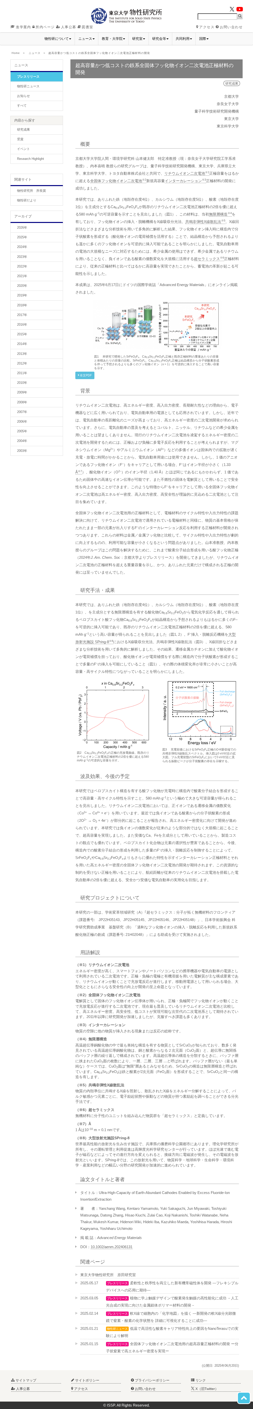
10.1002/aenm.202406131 (111, 1247)
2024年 (22, 247)
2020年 (22, 286)
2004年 (22, 441)
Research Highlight (30, 159)
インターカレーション (185, 181)
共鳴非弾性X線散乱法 (205, 221)
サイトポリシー (86, 1380)
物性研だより (26, 200)
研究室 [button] (137, 39)
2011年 (22, 373)
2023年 (22, 257)
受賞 (20, 139)
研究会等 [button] (159, 39)
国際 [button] (202, 39)
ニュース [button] (85, 39)
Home (16, 52)
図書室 (87, 27)
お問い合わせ (231, 27)
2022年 (22, 266)
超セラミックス (209, 259)
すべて (22, 105)
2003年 (22, 451)
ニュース (35, 52)
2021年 (22, 276)
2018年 (22, 305)
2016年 (22, 324)
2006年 (22, 421)
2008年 (22, 402)
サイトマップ (25, 1380)
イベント (23, 149)
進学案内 (23, 27)
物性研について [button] (56, 39)
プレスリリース (28, 76)
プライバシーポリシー (151, 1380)
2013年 (22, 354)
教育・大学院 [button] (112, 39)
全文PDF (85, 375)
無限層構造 (220, 214)
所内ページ (45, 27)
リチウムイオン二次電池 (186, 173)
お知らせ (23, 96)
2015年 (22, 334)
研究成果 (23, 129)
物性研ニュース (28, 86)
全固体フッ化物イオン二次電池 (118, 181)
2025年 (22, 237)
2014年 (22, 344)
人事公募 (68, 27)
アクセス (206, 27)
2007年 (22, 412)
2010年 (22, 383)
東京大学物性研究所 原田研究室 (108, 1275)
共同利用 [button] (183, 39)
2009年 (22, 392)
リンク (200, 1380)
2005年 (22, 431)
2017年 (22, 315)
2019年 (22, 295)
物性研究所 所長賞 (31, 191)
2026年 (22, 227)
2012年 (22, 363)
